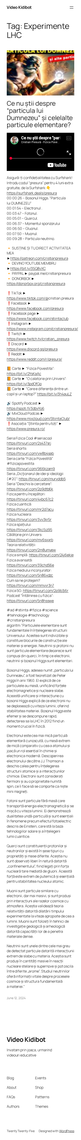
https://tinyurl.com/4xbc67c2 (30, 499)
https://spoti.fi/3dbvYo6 (25, 408)
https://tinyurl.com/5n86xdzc (30, 575)
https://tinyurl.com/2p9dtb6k (30, 488)
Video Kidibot (19, 7)
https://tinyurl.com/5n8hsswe (30, 600)
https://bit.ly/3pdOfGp (24, 383)
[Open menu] (71, 7)
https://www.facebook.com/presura (35, 308)
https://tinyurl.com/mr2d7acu (30, 509)
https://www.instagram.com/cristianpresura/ (42, 328)
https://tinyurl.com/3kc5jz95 (29, 529)
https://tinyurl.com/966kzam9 (31, 468)
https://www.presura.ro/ (26, 428)
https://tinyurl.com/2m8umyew (31, 549)
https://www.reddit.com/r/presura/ (34, 359)
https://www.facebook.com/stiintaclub (37, 318)
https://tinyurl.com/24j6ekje (51, 554)
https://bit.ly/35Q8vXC (28, 268)
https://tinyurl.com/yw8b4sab (30, 453)
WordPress (66, 1131)
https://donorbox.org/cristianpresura (36, 283)
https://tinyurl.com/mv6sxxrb (30, 539)
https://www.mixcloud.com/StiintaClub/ (38, 418)
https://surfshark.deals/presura (32, 193)
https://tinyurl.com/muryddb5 (42, 478)
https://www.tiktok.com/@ (27, 298)
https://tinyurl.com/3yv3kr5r (29, 519)
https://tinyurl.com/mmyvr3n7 (30, 585)
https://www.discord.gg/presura (32, 349)
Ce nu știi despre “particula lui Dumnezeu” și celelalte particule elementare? (40, 114)
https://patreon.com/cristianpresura (39, 258)
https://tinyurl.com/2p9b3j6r (45, 590)
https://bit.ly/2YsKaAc (24, 373)
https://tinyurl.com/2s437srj (29, 443)
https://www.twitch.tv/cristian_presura (38, 338)
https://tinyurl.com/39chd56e (30, 565)
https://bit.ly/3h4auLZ (54, 393)
